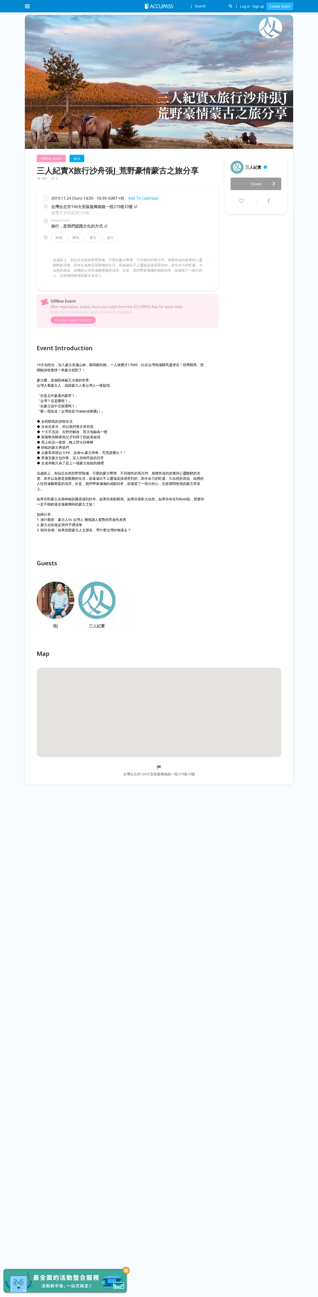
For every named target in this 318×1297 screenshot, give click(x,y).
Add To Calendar (143, 198)
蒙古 (93, 237)
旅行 (110, 237)
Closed (255, 184)
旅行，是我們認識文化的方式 (77, 226)
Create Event (279, 6)
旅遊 (58, 237)
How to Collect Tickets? (73, 320)
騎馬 (76, 237)
